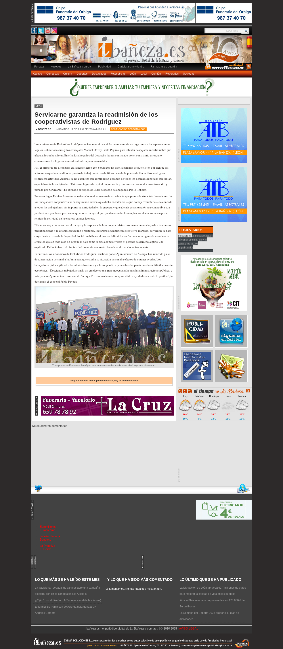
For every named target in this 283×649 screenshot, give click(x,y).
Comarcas (52, 73)
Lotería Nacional (50, 536)
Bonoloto (45, 539)
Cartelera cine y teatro (131, 66)
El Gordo (45, 549)
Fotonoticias (118, 73)
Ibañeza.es (142, 51)
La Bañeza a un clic (80, 66)
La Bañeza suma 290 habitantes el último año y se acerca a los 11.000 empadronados (195, 241)
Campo (37, 73)
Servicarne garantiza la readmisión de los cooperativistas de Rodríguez (96, 118)
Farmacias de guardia (164, 66)
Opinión (156, 73)
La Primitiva (47, 545)
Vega (39, 106)
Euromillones (48, 526)
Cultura (67, 73)
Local (143, 73)
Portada (39, 66)
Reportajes (172, 73)
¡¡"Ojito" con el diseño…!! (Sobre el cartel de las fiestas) (68, 600)
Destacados (99, 73)
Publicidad (104, 66)
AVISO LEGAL (188, 628)
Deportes (82, 73)
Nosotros (55, 66)
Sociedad (189, 73)
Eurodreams (47, 530)
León (133, 73)
